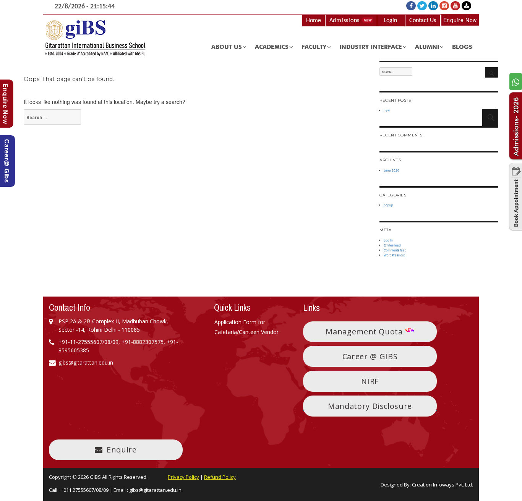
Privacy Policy (183, 476)
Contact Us (422, 21)
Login (390, 21)
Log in (388, 240)
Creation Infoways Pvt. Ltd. (442, 484)
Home (313, 21)
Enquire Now (460, 20)
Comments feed (395, 250)
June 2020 (391, 170)
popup (388, 205)
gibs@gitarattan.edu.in (155, 489)
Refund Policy (220, 476)
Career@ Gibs (7, 161)
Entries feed (392, 245)
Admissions (345, 21)
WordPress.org (394, 255)
